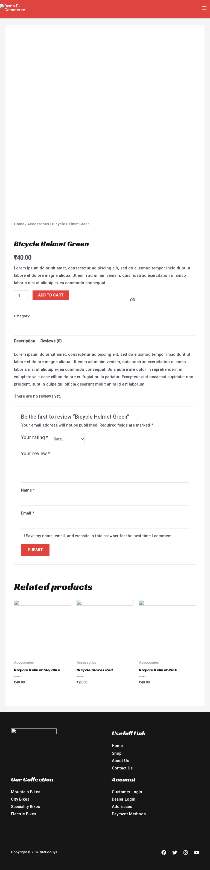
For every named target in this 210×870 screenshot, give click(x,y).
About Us (120, 760)
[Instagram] (185, 852)
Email (27, 513)
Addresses (122, 806)
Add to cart (50, 295)
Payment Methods (129, 814)
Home (19, 224)
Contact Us (122, 768)
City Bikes (20, 799)
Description (24, 341)
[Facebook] (163, 852)
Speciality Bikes (25, 806)
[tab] (24, 341)
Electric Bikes (23, 814)
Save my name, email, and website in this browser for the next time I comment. (99, 535)
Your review (35, 453)
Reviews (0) (51, 341)
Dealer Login (123, 799)
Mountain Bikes (25, 791)
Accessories (38, 224)
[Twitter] (174, 852)
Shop (116, 753)
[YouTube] (196, 852)
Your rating (34, 437)
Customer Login (127, 791)
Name (28, 490)
